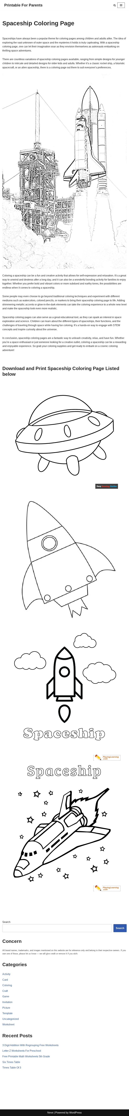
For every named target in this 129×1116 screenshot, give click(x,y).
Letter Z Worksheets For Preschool (21, 1050)
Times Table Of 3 (11, 1067)
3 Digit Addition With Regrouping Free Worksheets (30, 1045)
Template (7, 1013)
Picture (6, 1007)
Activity (6, 974)
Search (6, 922)
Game (5, 996)
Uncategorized (10, 1019)
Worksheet (8, 1024)
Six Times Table (11, 1062)
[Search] (114, 5)
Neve (50, 1112)
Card (5, 979)
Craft (5, 991)
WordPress (75, 1112)
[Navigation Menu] (121, 5)
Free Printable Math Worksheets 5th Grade (26, 1056)
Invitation (7, 1002)
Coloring (7, 985)
